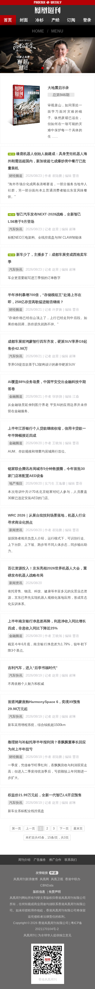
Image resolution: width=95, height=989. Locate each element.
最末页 (78, 828)
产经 (55, 20)
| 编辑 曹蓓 (71, 176)
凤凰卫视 (57, 879)
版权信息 (39, 892)
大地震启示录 (58, 88)
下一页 (64, 828)
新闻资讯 (15, 530)
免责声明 (55, 892)
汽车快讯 (15, 229)
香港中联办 (72, 879)
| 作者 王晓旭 (53, 443)
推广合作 (55, 860)
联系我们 (71, 860)
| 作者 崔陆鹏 (53, 176)
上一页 (30, 828)
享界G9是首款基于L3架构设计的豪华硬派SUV (41, 364)
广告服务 (40, 860)
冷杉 (39, 20)
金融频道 (15, 396)
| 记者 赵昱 (51, 229)
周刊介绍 (24, 860)
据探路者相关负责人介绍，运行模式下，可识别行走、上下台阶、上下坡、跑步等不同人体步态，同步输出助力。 (47, 544)
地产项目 (15, 483)
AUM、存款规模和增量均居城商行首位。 (38, 451)
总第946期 (61, 95)
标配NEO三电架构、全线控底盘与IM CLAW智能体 (45, 237)
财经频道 (15, 176)
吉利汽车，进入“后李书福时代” (33, 668)
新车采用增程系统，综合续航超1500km (37, 725)
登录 (87, 20)
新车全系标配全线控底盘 (26, 811)
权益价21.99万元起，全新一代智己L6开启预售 (45, 795)
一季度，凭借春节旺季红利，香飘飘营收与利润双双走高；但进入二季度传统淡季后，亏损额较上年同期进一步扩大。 (47, 771)
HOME (38, 31)
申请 (53, 873)
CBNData (46, 885)
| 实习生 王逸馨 (54, 483)
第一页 (16, 828)
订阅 (71, 20)
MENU (57, 31)
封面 (24, 20)
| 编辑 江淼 (71, 396)
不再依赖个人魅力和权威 (26, 684)
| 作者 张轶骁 (53, 396)
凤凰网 (44, 879)
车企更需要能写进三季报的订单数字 (34, 278)
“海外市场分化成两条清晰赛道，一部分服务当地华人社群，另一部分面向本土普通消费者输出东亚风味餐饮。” (47, 190)
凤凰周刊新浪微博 (25, 879)
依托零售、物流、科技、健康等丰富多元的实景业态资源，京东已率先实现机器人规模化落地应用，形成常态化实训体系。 (47, 597)
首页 (8, 20)
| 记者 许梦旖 (53, 309)
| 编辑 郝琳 (68, 229)
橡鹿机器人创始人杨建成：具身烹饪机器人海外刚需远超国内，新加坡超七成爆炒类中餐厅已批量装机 (47, 161)
